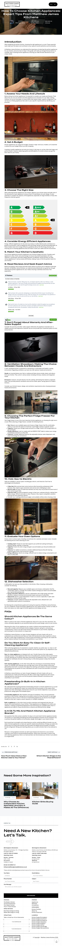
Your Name (7, 873)
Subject (34, 878)
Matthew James (20, 23)
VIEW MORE (31, 315)
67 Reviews (8, 275)
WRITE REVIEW (53, 319)
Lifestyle (47, 23)
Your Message (7, 884)
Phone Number (8, 878)
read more (41, 285)
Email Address (36, 873)
